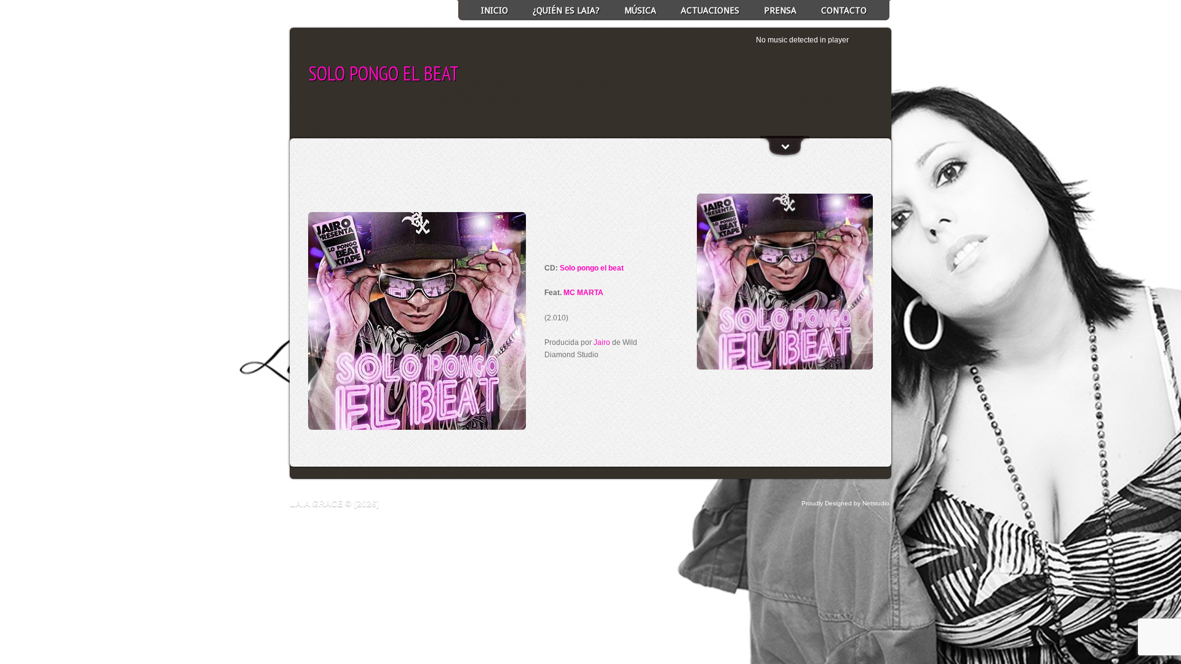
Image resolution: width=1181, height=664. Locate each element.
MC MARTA (583, 292)
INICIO (494, 10)
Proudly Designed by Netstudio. (846, 503)
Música (640, 10)
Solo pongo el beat (592, 268)
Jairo (602, 342)
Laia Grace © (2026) (335, 503)
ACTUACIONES (710, 10)
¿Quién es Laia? (566, 10)
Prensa (780, 10)
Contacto (844, 10)
